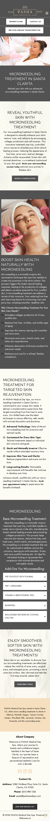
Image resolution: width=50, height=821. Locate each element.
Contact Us (35, 21)
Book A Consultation (25, 178)
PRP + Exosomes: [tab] (13, 586)
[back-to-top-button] (45, 816)
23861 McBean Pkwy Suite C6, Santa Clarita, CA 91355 (25, 786)
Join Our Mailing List (25, 807)
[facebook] (19, 772)
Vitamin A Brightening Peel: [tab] (20, 595)
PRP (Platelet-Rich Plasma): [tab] (19, 576)
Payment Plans (16, 21)
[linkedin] (25, 772)
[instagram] (30, 772)
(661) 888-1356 (29, 791)
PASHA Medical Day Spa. (23, 815)
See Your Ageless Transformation (24, 30)
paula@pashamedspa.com (28, 796)
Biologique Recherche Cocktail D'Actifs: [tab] (22, 616)
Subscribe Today (25, 684)
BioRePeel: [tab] (10, 605)
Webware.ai (25, 818)
